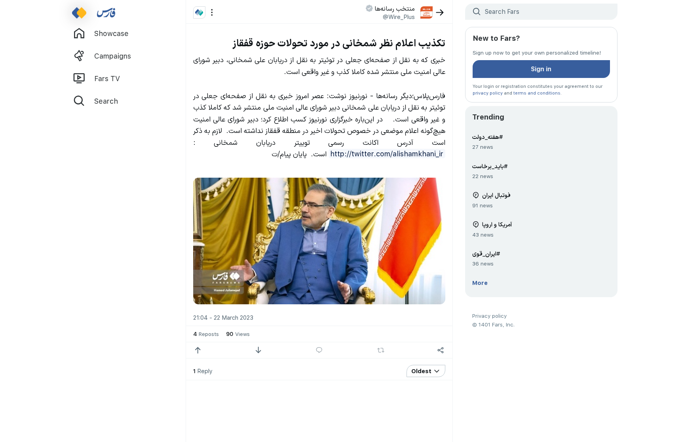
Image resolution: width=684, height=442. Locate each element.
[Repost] (380, 350)
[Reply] (319, 350)
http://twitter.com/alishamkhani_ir (386, 153)
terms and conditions (536, 93)
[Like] (197, 350)
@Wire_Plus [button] (399, 17)
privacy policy (488, 93)
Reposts (206, 334)
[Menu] (212, 12)
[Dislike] (258, 350)
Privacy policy (489, 315)
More (480, 282)
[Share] (440, 350)
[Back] (440, 12)
